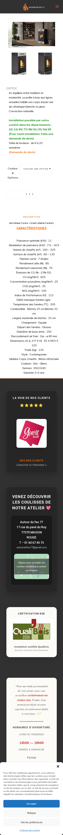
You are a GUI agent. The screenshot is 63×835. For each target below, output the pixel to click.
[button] (58, 766)
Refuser (31, 813)
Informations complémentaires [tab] (31, 223)
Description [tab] (31, 217)
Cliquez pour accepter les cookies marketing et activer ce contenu (31, 566)
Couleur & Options (13, 173)
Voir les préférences (32, 822)
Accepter (31, 803)
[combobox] (36, 169)
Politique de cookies (30, 830)
